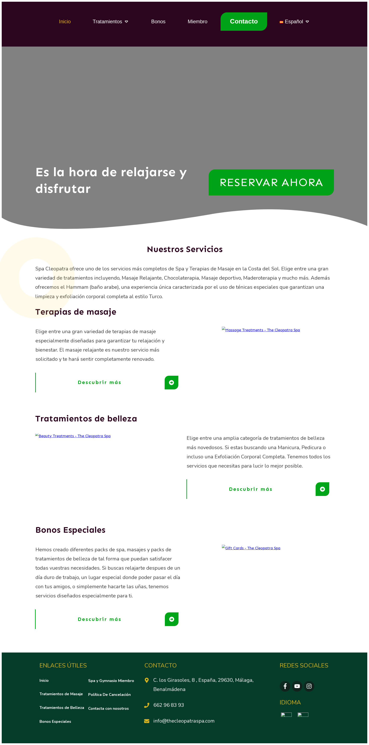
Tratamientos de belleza (86, 418)
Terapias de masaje (75, 312)
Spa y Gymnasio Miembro (111, 680)
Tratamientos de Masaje (61, 694)
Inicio (44, 680)
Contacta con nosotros (108, 708)
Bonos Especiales (70, 530)
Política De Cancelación (109, 694)
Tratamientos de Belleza (62, 707)
